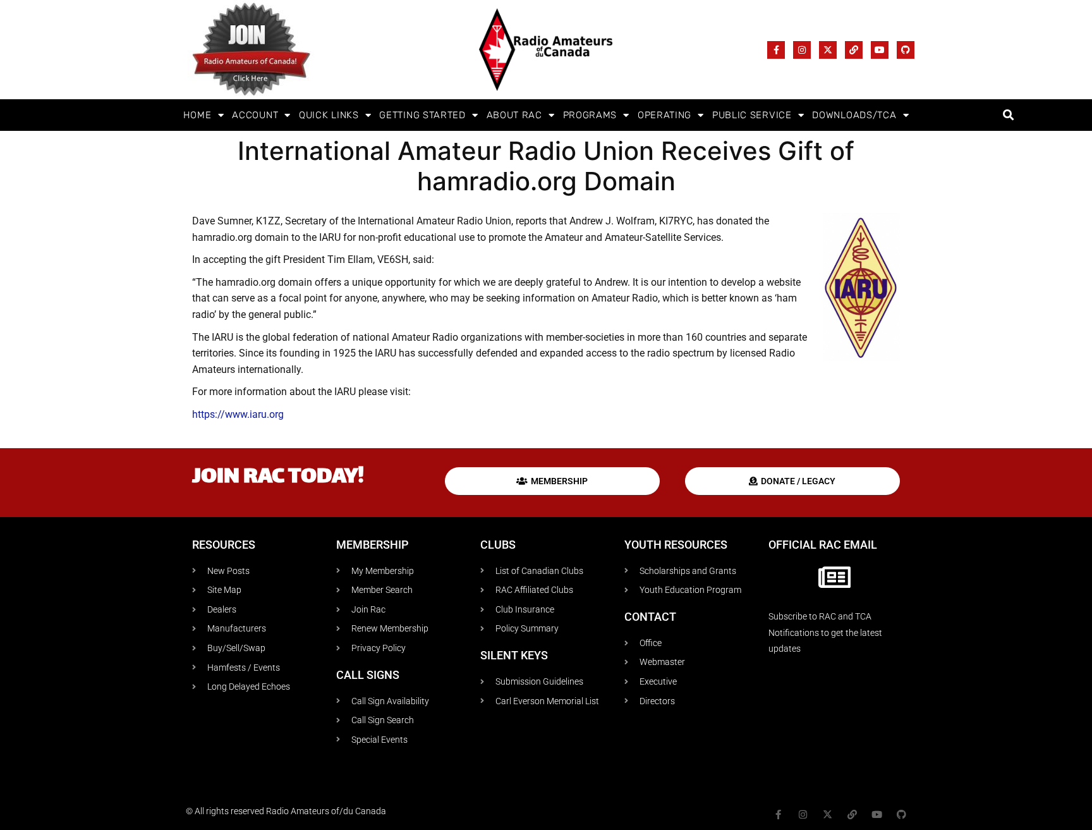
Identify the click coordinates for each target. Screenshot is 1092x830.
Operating (664, 115)
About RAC (514, 115)
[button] (1008, 115)
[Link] (854, 50)
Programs (590, 115)
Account (255, 115)
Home (197, 115)
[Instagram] (802, 50)
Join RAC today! (278, 477)
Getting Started (422, 115)
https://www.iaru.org (238, 414)
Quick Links (329, 115)
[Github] (905, 50)
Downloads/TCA (854, 115)
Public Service (752, 115)
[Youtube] (880, 50)
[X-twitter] (828, 50)
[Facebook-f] (776, 50)
